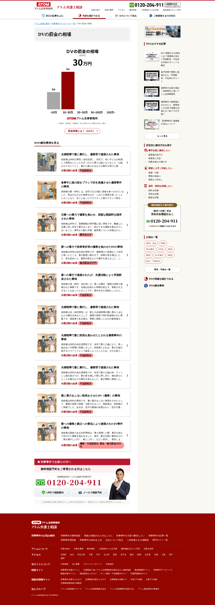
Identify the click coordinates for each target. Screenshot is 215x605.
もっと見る (162, 136)
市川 (98, 554)
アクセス (121, 10)
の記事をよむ (54, 15)
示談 (162, 249)
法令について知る (114, 540)
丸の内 (106, 554)
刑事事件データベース (162, 570)
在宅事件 (150, 249)
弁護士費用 (109, 10)
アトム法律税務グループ (71, 589)
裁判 (149, 255)
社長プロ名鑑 (136, 579)
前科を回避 (153, 190)
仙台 (72, 554)
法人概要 (76, 564)
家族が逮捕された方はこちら (98, 535)
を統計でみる (91, 15)
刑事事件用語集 (68, 540)
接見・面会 (151, 243)
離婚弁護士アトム (68, 573)
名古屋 (147, 554)
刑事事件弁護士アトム (70, 570)
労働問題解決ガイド (139, 573)
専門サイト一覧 (160, 540)
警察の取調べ (154, 176)
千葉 (91, 554)
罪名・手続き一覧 (162, 269)
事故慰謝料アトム (142, 570)
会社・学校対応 (153, 261)
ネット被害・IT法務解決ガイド (113, 573)
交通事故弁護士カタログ (95, 579)
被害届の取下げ (155, 155)
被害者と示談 (154, 158)
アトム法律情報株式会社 (95, 589)
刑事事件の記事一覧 (158, 535)
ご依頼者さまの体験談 (138, 540)
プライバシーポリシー (92, 564)
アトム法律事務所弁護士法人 (122, 589)
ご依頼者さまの (164, 15)
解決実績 (132, 10)
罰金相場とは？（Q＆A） (81, 131)
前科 (171, 249)
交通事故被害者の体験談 (71, 583)
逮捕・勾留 (153, 172)
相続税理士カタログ (88, 573)
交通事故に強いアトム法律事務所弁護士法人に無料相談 (107, 570)
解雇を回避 (153, 197)
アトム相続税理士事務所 (148, 589)
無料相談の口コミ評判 (172, 10)
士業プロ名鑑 (151, 579)
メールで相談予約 (92, 492)
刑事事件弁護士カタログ (71, 579)
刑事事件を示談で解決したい (130, 535)
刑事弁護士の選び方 (157, 162)
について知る (128, 15)
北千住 (123, 554)
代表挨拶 (64, 564)
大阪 (163, 554)
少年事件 (160, 255)
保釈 (163, 243)
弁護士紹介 (95, 10)
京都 (156, 554)
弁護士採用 (148, 549)
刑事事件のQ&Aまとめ (91, 540)
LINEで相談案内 (55, 492)
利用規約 (109, 564)
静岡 (139, 554)
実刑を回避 (153, 194)
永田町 (63, 554)
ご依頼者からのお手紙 (150, 10)
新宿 (115, 554)
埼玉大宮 (81, 554)
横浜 (132, 554)
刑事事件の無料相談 (70, 535)
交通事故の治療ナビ (118, 579)
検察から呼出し (155, 179)
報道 (171, 255)
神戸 (171, 554)
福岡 (62, 558)
